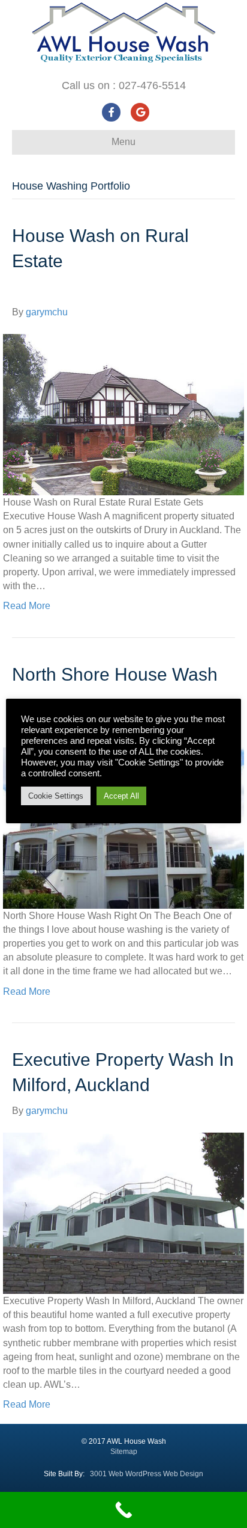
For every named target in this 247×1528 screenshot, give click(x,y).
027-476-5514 (152, 85)
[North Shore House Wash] (123, 827)
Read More (26, 606)
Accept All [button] (121, 795)
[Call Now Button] (123, 1510)
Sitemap (123, 1451)
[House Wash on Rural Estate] (123, 414)
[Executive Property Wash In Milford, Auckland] (123, 1212)
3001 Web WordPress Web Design (146, 1474)
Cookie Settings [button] (55, 795)
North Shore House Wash (115, 674)
